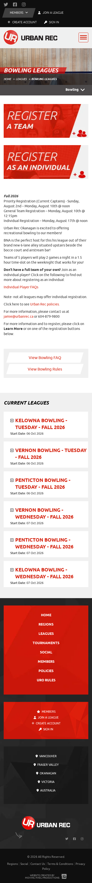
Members (46, 662)
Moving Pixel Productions (42, 877)
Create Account (24, 22)
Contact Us (37, 864)
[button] (19, 13)
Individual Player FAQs (21, 287)
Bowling (72, 90)
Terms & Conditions (60, 864)
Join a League (48, 718)
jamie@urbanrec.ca (18, 316)
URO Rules (46, 680)
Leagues (21, 79)
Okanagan (47, 773)
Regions (46, 624)
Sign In (53, 22)
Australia (47, 790)
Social (46, 652)
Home (7, 79)
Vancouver (48, 756)
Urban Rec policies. (44, 304)
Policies (46, 671)
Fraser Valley (48, 765)
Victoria (47, 782)
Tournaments (46, 643)
